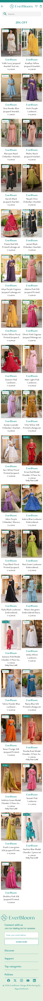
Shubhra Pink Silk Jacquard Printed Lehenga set (11, 899)
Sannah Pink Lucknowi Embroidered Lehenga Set (32, 803)
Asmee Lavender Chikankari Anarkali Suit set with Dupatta (11, 429)
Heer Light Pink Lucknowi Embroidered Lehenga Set (32, 384)
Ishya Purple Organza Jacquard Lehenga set (11, 290)
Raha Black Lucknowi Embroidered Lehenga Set (11, 612)
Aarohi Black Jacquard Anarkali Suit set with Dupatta (11, 203)
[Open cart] (41, 6)
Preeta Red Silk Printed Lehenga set (11, 245)
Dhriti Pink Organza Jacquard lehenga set (32, 336)
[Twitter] (15, 980)
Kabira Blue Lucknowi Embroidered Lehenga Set (32, 522)
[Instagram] (21, 980)
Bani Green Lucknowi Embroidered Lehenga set (31, 567)
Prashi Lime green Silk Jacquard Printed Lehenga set (11, 850)
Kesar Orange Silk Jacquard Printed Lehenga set (11, 752)
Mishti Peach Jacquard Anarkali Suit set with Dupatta (32, 158)
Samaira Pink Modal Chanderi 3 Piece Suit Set (11, 659)
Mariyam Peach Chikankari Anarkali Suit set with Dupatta (11, 158)
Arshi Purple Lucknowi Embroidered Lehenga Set (32, 113)
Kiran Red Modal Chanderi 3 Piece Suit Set (32, 474)
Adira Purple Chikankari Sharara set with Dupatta (11, 522)
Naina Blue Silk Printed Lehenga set (32, 705)
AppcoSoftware (21, 988)
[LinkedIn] (34, 980)
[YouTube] (28, 981)
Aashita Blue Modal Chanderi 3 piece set (32, 851)
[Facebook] (8, 980)
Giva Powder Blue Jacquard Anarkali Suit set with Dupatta (11, 113)
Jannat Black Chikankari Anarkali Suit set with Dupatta (32, 248)
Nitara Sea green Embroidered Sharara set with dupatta (32, 612)
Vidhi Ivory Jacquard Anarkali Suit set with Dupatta (11, 66)
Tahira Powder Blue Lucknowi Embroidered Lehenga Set (11, 708)
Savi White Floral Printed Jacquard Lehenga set (11, 472)
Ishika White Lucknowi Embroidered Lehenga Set (32, 659)
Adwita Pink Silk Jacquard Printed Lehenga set (31, 292)
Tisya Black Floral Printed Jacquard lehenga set (11, 567)
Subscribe (21, 941)
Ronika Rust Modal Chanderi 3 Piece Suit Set (32, 754)
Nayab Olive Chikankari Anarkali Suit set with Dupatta (32, 203)
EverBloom (14, 985)
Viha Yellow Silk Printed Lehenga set (32, 426)
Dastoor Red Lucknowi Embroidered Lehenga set (11, 384)
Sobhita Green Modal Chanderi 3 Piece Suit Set (11, 803)
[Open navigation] (2, 6)
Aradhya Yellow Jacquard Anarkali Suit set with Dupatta (32, 68)
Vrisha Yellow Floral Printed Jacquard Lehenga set (11, 337)
